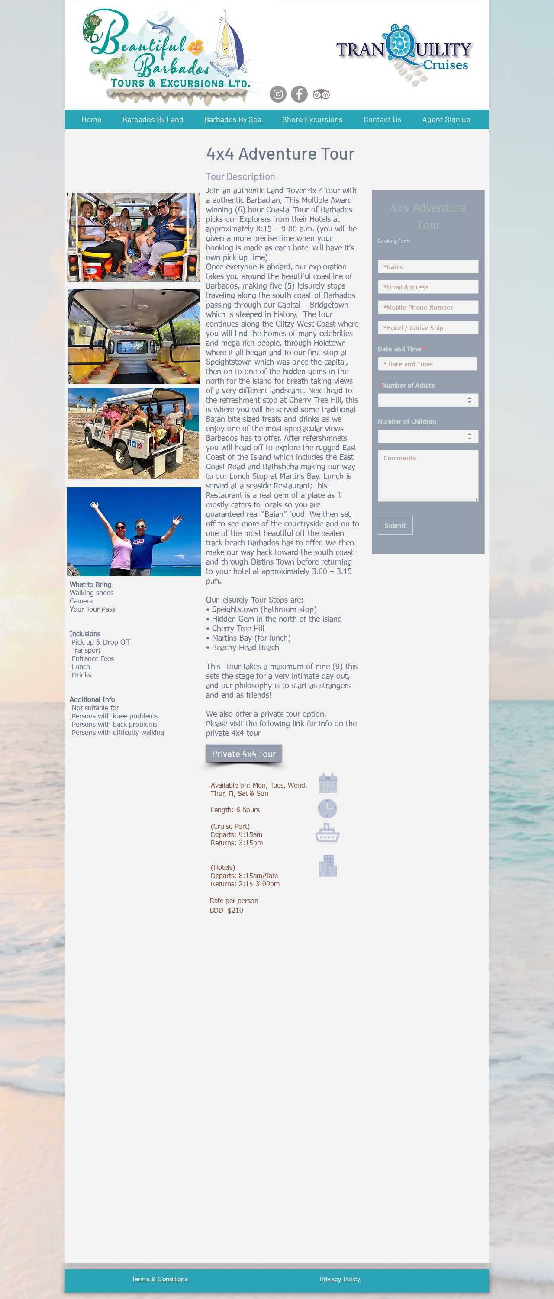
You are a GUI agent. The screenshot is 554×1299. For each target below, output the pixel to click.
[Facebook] (299, 94)
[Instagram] (278, 94)
